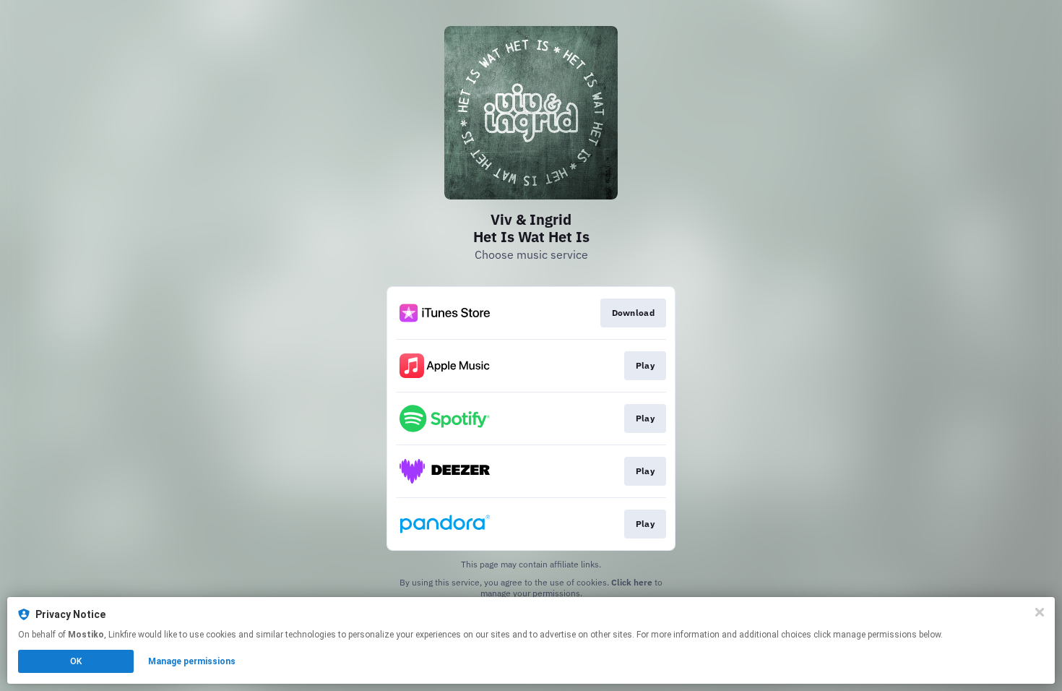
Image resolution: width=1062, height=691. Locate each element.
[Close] (1039, 612)
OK (76, 661)
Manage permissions (192, 661)
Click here (631, 582)
